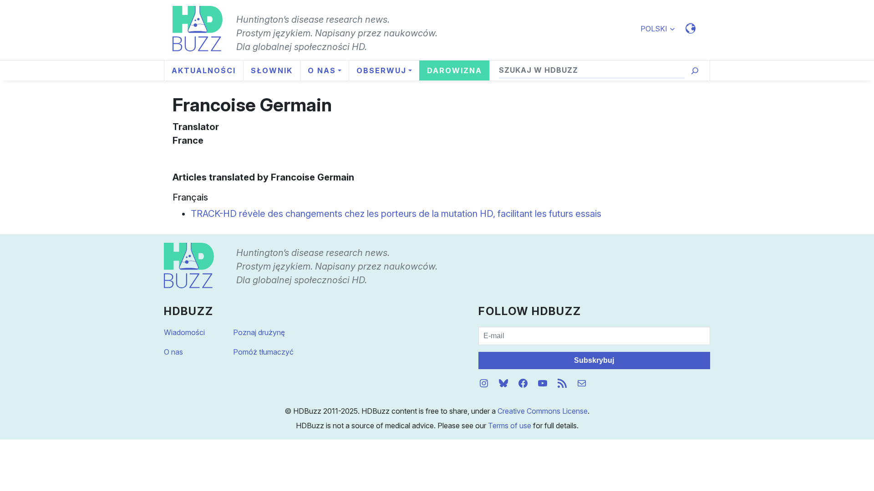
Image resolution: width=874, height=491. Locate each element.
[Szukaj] (695, 70)
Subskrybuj (594, 360)
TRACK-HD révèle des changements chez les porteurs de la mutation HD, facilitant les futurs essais (396, 213)
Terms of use (509, 425)
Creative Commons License (543, 411)
